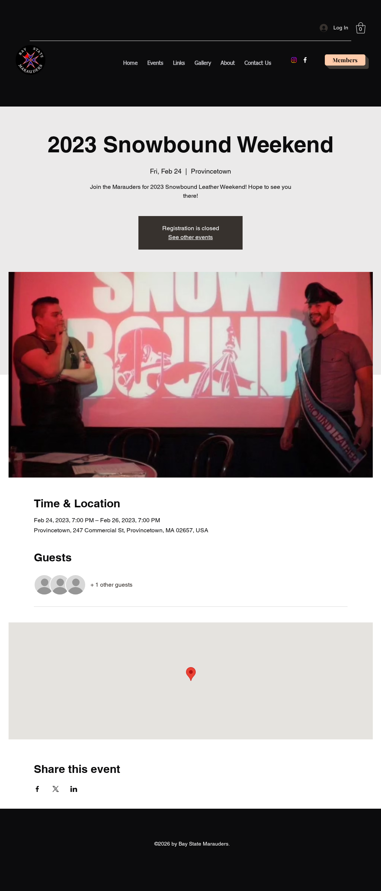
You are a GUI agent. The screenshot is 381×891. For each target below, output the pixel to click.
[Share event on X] (55, 789)
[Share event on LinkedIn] (73, 789)
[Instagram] (294, 60)
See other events (190, 237)
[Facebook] (305, 60)
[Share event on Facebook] (37, 789)
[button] (360, 28)
